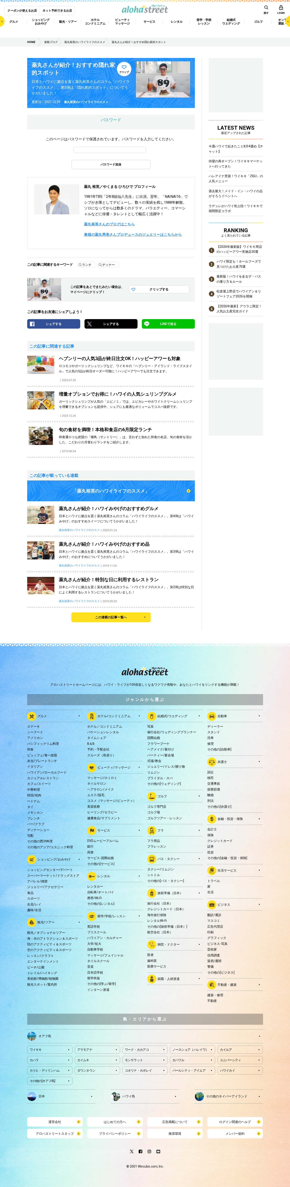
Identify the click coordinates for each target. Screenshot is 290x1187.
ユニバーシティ (230, 1060)
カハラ (34, 1060)
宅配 (30, 835)
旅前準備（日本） (170, 893)
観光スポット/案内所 (42, 984)
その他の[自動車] (219, 749)
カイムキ (83, 1060)
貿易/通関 (214, 961)
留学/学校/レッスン (111, 916)
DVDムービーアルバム (103, 841)
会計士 (212, 829)
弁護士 (222, 761)
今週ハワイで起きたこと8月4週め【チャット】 (236, 148)
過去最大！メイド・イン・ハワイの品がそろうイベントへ (236, 193)
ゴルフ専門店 (156, 806)
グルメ (42, 716)
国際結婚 (153, 738)
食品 (30, 893)
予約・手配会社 (98, 749)
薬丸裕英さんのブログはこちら (109, 224)
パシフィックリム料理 (43, 743)
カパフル (178, 1060)
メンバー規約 (234, 1133)
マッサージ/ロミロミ (102, 778)
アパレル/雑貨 (37, 881)
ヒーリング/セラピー (102, 812)
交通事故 (213, 783)
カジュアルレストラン (43, 778)
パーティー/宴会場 (160, 755)
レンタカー (95, 886)
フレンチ (33, 818)
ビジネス (224, 904)
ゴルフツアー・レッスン (164, 818)
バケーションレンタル (103, 732)
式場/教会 (154, 761)
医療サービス (156, 966)
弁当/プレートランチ (42, 761)
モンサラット (134, 1060)
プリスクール (96, 932)
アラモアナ (84, 1049)
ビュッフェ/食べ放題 (42, 755)
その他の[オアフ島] (42, 1081)
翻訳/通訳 (214, 915)
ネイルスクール (98, 961)
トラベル (213, 881)
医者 (150, 955)
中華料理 (33, 789)
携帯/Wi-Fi (94, 898)
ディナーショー (38, 830)
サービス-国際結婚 (100, 858)
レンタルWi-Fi (157, 920)
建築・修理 (215, 995)
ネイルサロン (96, 783)
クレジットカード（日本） (166, 909)
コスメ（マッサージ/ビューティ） (111, 800)
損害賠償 (213, 789)
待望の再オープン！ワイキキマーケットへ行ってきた (236, 163)
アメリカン (35, 738)
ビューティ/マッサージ (113, 767)
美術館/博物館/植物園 (42, 978)
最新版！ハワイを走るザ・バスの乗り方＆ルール (239, 279)
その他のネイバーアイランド (226, 1096)
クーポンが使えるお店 (22, 10)
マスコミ (213, 920)
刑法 (210, 800)
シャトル (153, 875)
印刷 (210, 932)
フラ (160, 830)
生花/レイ (34, 904)
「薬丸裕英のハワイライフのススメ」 (111, 491)
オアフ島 (45, 1036)
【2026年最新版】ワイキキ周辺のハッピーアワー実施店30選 (239, 249)
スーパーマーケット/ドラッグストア (53, 875)
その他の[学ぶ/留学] (101, 984)
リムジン (153, 772)
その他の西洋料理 (40, 841)
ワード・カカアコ (137, 1049)
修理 (210, 743)
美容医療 (93, 806)
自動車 (222, 716)
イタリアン (35, 766)
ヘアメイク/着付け (160, 749)
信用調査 (213, 955)
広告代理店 (215, 926)
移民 (210, 778)
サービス (103, 830)
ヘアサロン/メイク (100, 789)
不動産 (212, 1001)
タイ (30, 807)
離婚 (210, 795)
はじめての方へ (115, 1122)
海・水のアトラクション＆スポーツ (52, 938)
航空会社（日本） (160, 932)
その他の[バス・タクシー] (165, 881)
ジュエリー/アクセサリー (45, 887)
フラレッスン (156, 846)
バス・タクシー (168, 859)
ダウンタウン (86, 1070)
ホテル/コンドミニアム (113, 716)
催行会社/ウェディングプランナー (171, 732)
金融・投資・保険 (230, 819)
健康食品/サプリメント (103, 818)
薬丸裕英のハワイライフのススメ (86, 102)
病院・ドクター (168, 944)
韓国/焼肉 (34, 795)
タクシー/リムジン (160, 869)
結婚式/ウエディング (172, 716)
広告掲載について (175, 1122)
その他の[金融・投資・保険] (227, 858)
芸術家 (212, 949)
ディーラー (215, 726)
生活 (210, 892)
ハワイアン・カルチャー (104, 938)
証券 (210, 846)
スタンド (213, 732)
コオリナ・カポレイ (138, 1070)
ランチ (87, 265)
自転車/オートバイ (100, 892)
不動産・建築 (227, 984)
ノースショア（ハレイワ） (190, 1049)
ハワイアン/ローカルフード (47, 772)
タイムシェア (96, 738)
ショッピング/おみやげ (53, 859)
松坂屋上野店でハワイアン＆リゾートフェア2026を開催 (239, 293)
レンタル (103, 876)
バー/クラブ (35, 824)
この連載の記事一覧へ (111, 617)
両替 (90, 852)
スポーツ (33, 898)
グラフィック (216, 938)
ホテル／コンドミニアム (104, 726)
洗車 (210, 738)
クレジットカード (220, 841)
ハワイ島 (128, 1096)
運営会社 (54, 1122)
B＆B (90, 743)
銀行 (90, 846)
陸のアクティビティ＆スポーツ (49, 944)
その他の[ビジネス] (220, 972)
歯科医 (152, 960)
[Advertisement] (236, 411)
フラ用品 (153, 841)
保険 (210, 835)
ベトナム (33, 801)
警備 (210, 966)
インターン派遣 (98, 989)
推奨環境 (175, 1133)
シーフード (35, 732)
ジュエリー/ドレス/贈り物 (166, 766)
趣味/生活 (34, 910)
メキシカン (35, 812)
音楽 (90, 966)
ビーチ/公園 (35, 967)
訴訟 (210, 772)
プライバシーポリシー (115, 1133)
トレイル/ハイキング (42, 973)
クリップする (159, 289)
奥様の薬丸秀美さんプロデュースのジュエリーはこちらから (133, 234)
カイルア (226, 1049)
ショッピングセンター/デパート (50, 870)
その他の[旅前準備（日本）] (167, 926)
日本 (42, 1096)
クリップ (124, 72)
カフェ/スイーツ (39, 784)
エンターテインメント (43, 961)
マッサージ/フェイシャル (105, 955)
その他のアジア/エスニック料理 (50, 847)
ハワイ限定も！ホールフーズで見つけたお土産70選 (239, 264)
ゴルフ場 (153, 812)
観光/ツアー (46, 922)
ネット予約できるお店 (57, 10)
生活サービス (227, 870)
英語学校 (93, 926)
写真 (150, 726)
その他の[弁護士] (219, 806)
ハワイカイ (227, 1070)
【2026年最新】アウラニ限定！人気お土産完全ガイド (239, 308)
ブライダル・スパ (160, 778)
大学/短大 (94, 944)
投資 (210, 852)
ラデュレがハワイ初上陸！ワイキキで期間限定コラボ (236, 208)
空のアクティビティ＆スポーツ (49, 950)
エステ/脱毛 (95, 795)
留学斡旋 (93, 978)
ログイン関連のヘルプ (235, 1122)
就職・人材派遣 (168, 978)
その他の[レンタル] (100, 903)
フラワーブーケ (158, 743)
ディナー (108, 265)
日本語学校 (95, 972)
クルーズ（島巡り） (101, 755)
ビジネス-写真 (217, 944)
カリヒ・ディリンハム (45, 1070)
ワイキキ (36, 1049)
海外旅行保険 (156, 915)
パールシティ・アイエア (188, 1070)
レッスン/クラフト (40, 956)
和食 (30, 749)
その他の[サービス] (100, 864)
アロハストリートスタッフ (55, 1133)
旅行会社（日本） (160, 903)
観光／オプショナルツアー (46, 932)
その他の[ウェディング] (164, 784)
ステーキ (33, 726)
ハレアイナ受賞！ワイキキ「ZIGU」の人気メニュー (236, 178)
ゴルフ (162, 796)
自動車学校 (95, 949)
